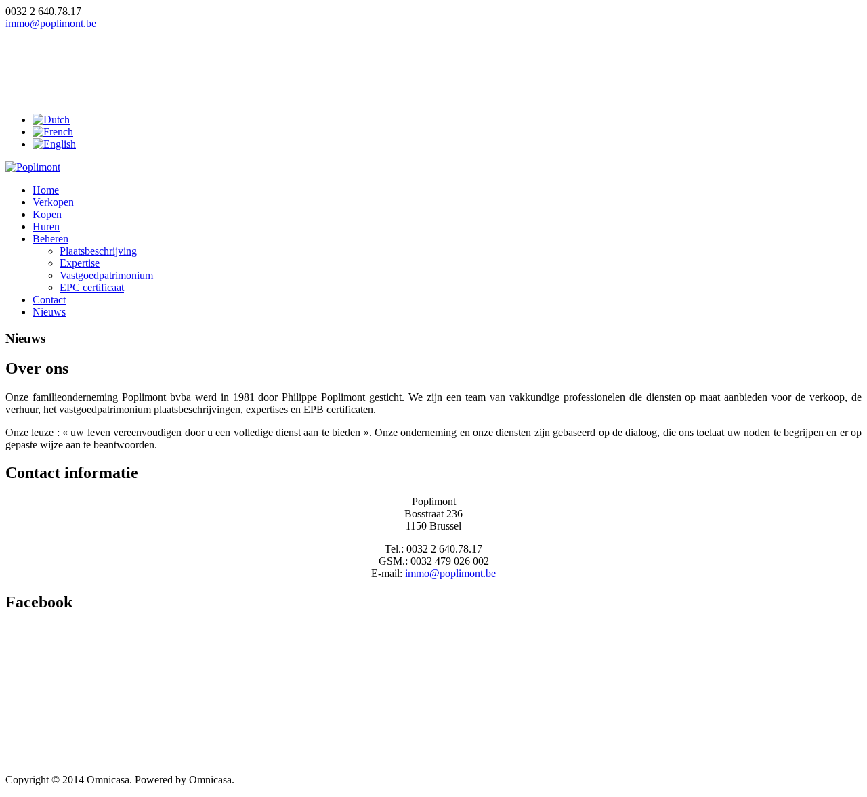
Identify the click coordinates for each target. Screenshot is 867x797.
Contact (49, 299)
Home (46, 190)
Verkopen (53, 202)
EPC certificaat (92, 287)
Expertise (80, 263)
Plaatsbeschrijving (98, 251)
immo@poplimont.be (50, 23)
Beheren (50, 238)
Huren (46, 226)
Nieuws (49, 312)
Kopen (47, 214)
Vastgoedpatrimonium (106, 275)
